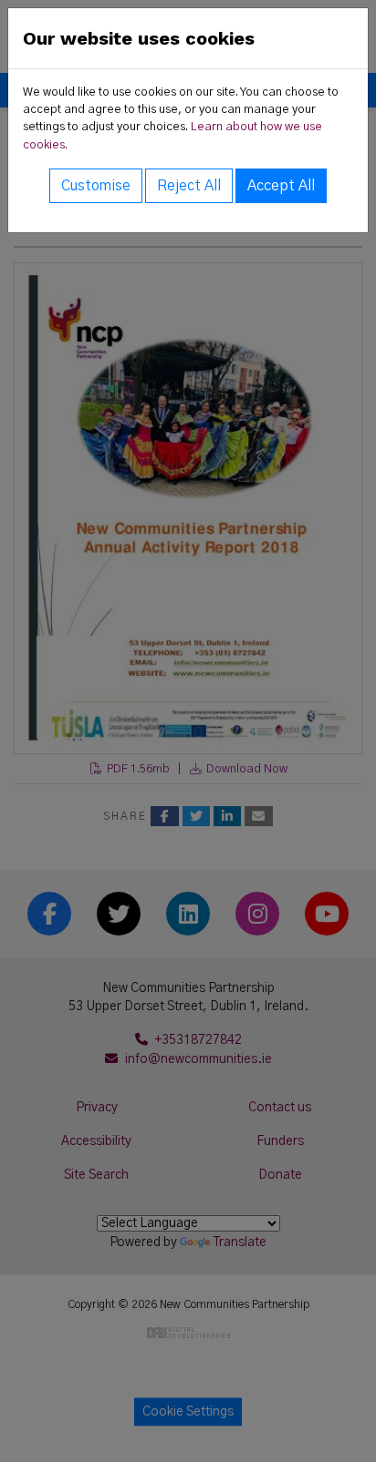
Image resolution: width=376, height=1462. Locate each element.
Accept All (281, 186)
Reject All (189, 186)
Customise (96, 186)
